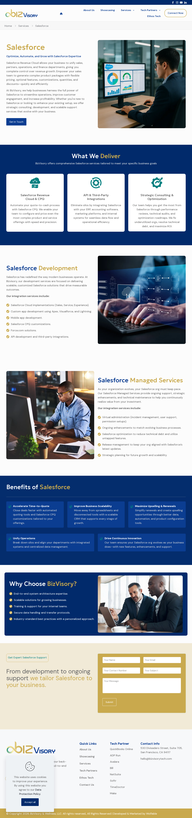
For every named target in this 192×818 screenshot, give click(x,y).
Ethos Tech (87, 777)
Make (113, 793)
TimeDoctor (117, 787)
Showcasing (87, 756)
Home (8, 26)
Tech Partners (88, 770)
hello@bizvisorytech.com (156, 759)
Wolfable (151, 813)
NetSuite (115, 774)
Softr (113, 780)
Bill (111, 768)
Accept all (30, 802)
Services (23, 26)
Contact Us (87, 785)
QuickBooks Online (121, 749)
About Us (85, 749)
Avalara (114, 762)
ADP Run (115, 755)
